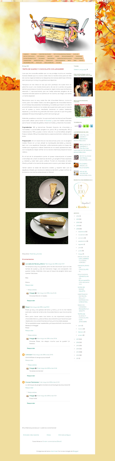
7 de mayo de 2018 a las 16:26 (46, 293)
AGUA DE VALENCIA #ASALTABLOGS (85, 173)
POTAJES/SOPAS (78, 58)
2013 (77, 352)
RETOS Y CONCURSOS (29, 56)
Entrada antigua (64, 435)
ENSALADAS (79, 56)
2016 (77, 342)
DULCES (58, 62)
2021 (77, 219)
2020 (78, 222)
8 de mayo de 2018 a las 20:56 (47, 338)
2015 (77, 345)
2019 (77, 225)
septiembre (82, 241)
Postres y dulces (36, 254)
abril (80, 325)
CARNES (57, 56)
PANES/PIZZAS (51, 58)
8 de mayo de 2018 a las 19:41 (39, 307)
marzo (80, 329)
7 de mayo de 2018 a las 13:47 (54, 264)
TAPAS (75, 60)
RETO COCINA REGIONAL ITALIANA (62, 54)
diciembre (81, 231)
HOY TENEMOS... (41, 56)
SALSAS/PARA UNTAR (28, 62)
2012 (77, 355)
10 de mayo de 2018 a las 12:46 (47, 368)
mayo (80, 254)
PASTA (69, 60)
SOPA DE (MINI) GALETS (81, 289)
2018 (77, 229)
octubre (81, 238)
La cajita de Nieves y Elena (35, 264)
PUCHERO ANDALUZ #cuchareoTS (84, 165)
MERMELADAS (49, 60)
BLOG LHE (75, 54)
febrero (81, 332)
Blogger (75, 451)
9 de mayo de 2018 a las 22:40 (43, 354)
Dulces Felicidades (32, 382)
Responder (29, 285)
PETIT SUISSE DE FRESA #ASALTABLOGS (85, 158)
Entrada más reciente (31, 435)
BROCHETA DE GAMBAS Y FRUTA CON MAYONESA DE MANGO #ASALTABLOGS (83, 148)
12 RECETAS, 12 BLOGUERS (45, 54)
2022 (78, 216)
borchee (54, 451)
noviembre (82, 234)
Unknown (28, 354)
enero (80, 335)
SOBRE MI (26, 54)
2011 (77, 358)
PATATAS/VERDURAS (38, 60)
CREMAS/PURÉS (27, 60)
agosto (81, 244)
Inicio (49, 435)
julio (79, 247)
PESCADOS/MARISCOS (67, 56)
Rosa (27, 307)
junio (80, 250)
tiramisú (49, 120)
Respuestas (32, 289)
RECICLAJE (39, 62)
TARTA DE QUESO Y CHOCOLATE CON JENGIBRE (83, 317)
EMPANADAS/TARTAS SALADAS (64, 58)
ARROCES (50, 56)
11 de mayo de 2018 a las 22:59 (49, 382)
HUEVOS (81, 60)
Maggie (32, 293)
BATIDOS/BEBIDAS (60, 60)
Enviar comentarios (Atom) (52, 441)
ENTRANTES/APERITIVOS (30, 58)
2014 (77, 348)
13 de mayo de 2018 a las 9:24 (47, 395)
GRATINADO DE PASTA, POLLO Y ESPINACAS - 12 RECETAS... (83, 298)
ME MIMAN (33, 54)
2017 (77, 339)
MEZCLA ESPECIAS (49, 62)
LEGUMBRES (42, 58)
